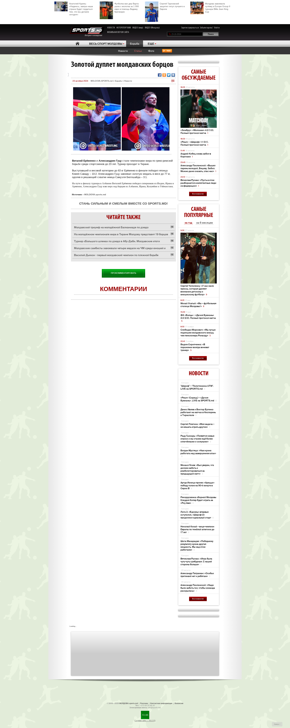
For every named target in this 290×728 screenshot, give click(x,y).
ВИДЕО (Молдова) (152, 28)
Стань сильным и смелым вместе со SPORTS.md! (123, 203)
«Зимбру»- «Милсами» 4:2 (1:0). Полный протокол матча (197, 131)
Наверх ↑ (277, 724)
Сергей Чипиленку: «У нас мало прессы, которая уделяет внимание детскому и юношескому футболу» (197, 290)
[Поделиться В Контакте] (173, 75)
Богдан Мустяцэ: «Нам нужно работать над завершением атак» (198, 453)
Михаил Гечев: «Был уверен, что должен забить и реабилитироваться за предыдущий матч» (197, 469)
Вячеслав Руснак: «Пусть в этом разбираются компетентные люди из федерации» (198, 182)
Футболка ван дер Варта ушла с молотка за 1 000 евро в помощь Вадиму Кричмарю (126, 7)
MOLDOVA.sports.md (95, 194)
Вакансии (179, 703)
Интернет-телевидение (94, 35)
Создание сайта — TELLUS (145, 721)
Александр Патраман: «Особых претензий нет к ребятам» (197, 574)
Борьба (134, 43)
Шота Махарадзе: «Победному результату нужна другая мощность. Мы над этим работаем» (196, 545)
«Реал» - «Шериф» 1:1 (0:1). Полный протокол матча (194, 143)
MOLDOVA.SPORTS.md (102, 81)
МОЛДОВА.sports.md (128, 703)
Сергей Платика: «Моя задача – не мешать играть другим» (197, 425)
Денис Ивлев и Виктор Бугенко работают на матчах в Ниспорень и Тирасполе (198, 412)
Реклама (144, 703)
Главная (77, 43)
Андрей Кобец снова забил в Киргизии (195, 155)
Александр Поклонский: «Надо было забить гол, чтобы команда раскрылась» (197, 587)
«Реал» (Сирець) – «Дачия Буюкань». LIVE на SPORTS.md (198, 399)
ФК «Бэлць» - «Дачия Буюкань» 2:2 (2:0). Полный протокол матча (198, 318)
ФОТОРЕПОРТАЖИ (123, 28)
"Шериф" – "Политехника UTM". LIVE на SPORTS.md (197, 387)
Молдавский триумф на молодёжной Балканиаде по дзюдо (111, 227)
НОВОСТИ (111, 28)
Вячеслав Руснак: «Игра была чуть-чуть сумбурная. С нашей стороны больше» (196, 561)
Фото (151, 50)
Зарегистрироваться (190, 28)
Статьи (138, 50)
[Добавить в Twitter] (169, 75)
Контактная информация (161, 703)
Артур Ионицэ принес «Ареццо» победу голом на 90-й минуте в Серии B (197, 485)
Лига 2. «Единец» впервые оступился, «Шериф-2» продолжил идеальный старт (197, 514)
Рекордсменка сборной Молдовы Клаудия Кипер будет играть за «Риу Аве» (198, 500)
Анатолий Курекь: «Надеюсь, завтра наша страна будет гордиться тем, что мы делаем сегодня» (81, 9)
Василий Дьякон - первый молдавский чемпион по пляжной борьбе (116, 255)
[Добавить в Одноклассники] (164, 75)
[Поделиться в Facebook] (159, 75)
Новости (123, 50)
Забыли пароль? (206, 28)
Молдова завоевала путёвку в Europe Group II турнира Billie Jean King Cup (217, 7)
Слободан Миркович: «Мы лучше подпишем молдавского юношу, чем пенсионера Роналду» (198, 332)
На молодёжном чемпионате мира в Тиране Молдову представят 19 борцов (121, 234)
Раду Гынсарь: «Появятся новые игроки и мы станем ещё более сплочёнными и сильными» (197, 438)
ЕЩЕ (151, 43)
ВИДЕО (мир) (137, 28)
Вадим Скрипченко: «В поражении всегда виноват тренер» (194, 347)
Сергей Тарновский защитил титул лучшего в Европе (172, 6)
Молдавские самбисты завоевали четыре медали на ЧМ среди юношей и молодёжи (120, 248)
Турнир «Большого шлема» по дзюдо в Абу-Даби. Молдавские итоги (117, 241)
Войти (217, 28)
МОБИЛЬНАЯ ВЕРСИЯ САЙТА (118, 32)
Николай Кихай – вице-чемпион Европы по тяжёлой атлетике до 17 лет (197, 529)
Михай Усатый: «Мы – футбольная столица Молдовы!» (198, 304)
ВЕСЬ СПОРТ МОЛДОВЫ (105, 43)
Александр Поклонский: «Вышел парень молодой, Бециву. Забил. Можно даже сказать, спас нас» (198, 168)
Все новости (198, 194)
